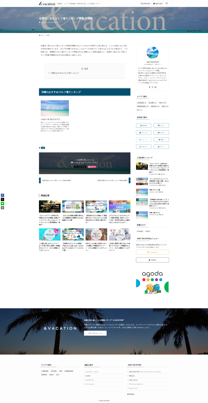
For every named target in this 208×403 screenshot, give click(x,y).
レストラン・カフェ (92, 372)
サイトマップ (133, 388)
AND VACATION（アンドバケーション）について (145, 372)
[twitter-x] (152, 87)
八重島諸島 (141, 103)
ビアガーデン (90, 380)
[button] (2, 195)
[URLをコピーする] (2, 207)
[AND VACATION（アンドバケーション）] (47, 3)
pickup (148, 231)
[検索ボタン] (166, 3)
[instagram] (155, 87)
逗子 (139, 110)
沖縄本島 (155, 106)
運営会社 (132, 376)
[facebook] (150, 87)
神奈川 (165, 106)
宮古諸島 (152, 103)
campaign (140, 231)
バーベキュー (90, 384)
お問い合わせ (133, 380)
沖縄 (43, 22)
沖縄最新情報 (142, 106)
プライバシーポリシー (136, 384)
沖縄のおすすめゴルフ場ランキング (65, 73)
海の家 (88, 376)
